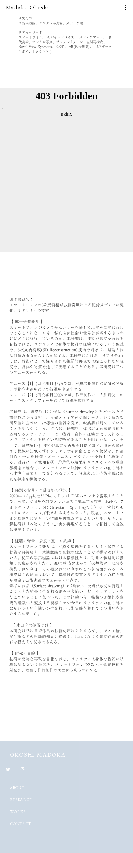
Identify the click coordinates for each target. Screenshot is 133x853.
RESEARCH (21, 799)
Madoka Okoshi (27, 7)
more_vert (125, 7)
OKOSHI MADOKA (38, 754)
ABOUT (17, 787)
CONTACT (21, 823)
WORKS (18, 811)
